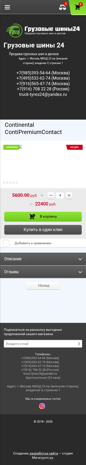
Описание (13, 258)
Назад (43, 285)
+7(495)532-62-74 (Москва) (43, 78)
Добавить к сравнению (32, 243)
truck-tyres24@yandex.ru (43, 94)
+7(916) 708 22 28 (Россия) (43, 88)
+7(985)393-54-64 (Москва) (43, 72)
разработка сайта (44, 453)
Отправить (79, 343)
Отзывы (11, 271)
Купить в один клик (43, 229)
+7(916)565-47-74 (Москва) (43, 83)
